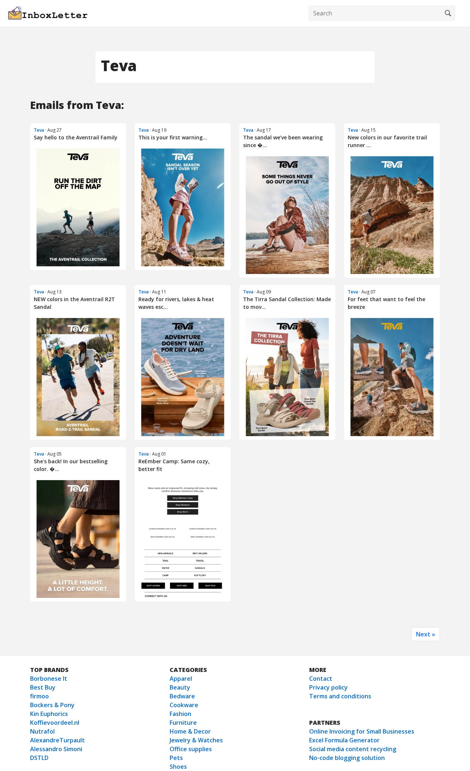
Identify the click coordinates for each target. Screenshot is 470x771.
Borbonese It (48, 679)
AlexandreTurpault (57, 740)
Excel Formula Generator (344, 740)
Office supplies (191, 749)
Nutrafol (42, 731)
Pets (176, 758)
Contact (320, 679)
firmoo (39, 696)
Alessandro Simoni (56, 749)
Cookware (184, 705)
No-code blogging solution (347, 758)
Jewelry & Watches (196, 740)
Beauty (180, 687)
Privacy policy (328, 687)
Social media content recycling (352, 749)
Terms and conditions (340, 696)
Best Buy (42, 687)
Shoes (178, 767)
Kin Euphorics (49, 714)
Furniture (183, 723)
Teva (39, 130)
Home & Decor (190, 731)
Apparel (181, 679)
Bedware (182, 696)
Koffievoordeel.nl (54, 723)
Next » (425, 634)
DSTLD (39, 758)
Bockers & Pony (52, 705)
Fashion (180, 714)
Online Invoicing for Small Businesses (361, 731)
